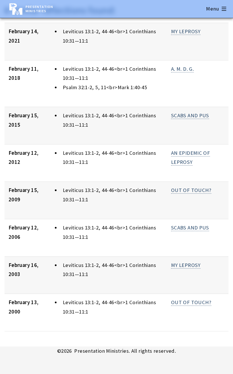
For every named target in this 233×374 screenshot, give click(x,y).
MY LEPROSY (186, 31)
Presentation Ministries (39, 9)
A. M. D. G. (182, 69)
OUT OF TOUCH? (191, 190)
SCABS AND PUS (190, 115)
